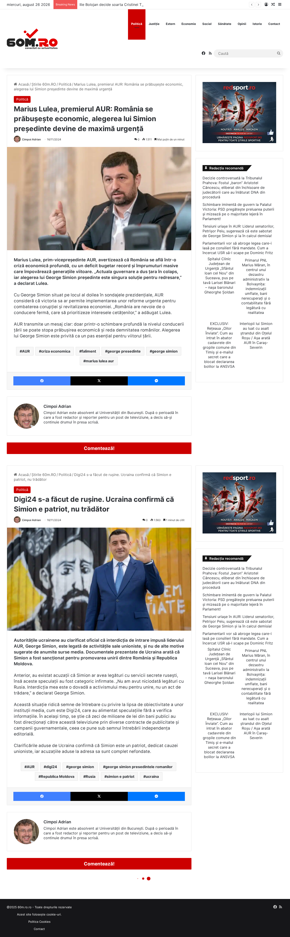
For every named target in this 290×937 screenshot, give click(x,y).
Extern (170, 24)
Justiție (154, 24)
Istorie (257, 24)
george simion (165, 351)
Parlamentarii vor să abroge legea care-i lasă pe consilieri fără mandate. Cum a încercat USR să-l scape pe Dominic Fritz (238, 248)
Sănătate (224, 24)
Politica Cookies (39, 921)
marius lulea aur (100, 361)
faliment (89, 351)
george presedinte (124, 351)
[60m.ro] (32, 39)
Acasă (23, 84)
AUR (26, 351)
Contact (274, 24)
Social (207, 24)
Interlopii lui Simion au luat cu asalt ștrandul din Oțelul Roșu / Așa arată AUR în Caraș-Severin (256, 335)
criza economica (55, 351)
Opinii (242, 24)
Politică (136, 24)
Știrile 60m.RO (43, 84)
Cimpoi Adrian (31, 139)
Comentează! (99, 448)
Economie (188, 24)
